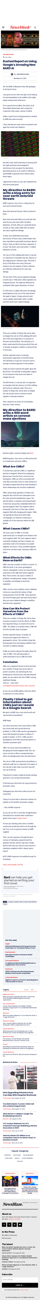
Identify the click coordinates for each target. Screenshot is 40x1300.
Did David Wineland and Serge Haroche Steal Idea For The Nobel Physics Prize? (20, 947)
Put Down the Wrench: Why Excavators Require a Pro (20, 1055)
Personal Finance (12, 960)
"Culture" (26, 990)
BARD (11, 901)
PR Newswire (6, 1238)
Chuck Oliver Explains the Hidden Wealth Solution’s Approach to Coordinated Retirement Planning (20, 1007)
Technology (8, 54)
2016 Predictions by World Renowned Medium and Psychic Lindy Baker (19, 972)
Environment (10, 952)
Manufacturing (8, 1036)
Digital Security (8, 994)
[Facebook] (4, 1225)
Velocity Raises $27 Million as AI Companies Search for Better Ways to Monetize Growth (19, 1137)
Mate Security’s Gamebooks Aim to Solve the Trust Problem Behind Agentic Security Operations (19, 998)
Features (9, 969)
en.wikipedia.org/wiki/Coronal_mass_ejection (19, 686)
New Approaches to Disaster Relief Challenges (18, 955)
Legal (7, 943)
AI (8, 901)
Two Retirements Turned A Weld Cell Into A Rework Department (18, 1105)
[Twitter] (9, 1225)
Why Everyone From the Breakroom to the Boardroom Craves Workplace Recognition (18, 1032)
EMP (21, 901)
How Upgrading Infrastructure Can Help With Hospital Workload (19, 1093)
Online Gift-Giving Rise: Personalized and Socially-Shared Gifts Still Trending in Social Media (30, 1190)
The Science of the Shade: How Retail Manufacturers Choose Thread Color (16, 1039)
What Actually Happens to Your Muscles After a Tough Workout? (20, 1016)
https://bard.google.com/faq (13, 865)
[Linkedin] (14, 1225)
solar (5, 904)
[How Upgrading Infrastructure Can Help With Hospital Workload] (20, 1077)
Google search (22, 818)
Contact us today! (14, 1219)
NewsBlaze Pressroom (9, 1235)
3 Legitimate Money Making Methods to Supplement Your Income (20, 964)
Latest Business (11, 977)
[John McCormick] (12, 74)
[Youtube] (20, 1225)
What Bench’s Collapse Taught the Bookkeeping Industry (18, 1115)
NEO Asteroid (32, 901)
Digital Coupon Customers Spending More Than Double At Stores (21, 981)
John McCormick (22, 74)
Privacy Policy (24, 1290)
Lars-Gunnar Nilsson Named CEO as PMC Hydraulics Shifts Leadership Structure (17, 1024)
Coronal (16, 901)
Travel (5, 1044)
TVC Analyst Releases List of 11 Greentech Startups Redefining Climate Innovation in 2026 (20, 1125)
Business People (8, 1021)
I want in (19, 1285)
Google (26, 901)
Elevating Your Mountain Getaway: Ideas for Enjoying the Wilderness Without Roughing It (18, 1047)
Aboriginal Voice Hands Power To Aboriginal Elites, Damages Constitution (10, 1191)
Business (6, 1013)
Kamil (22, 448)
